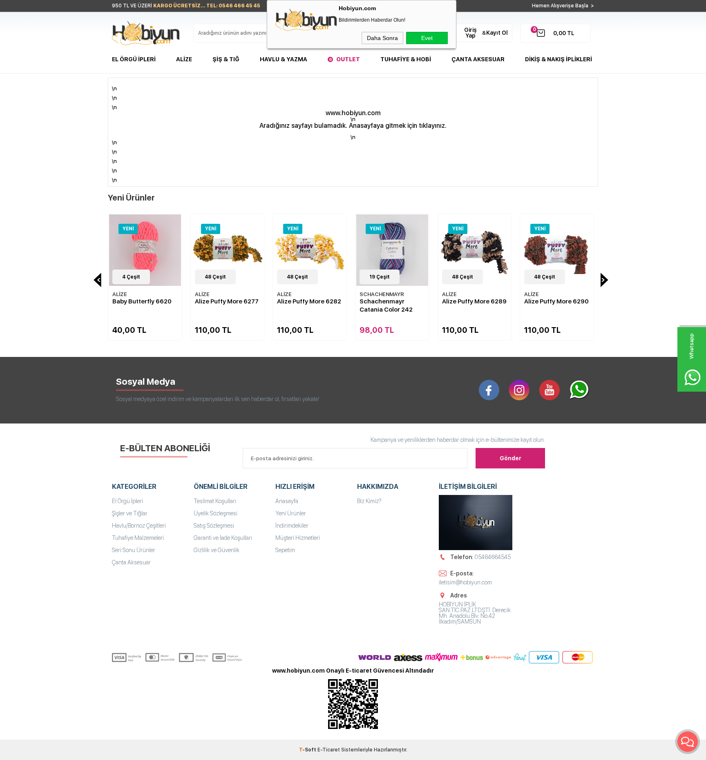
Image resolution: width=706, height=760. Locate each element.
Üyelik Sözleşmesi (215, 513)
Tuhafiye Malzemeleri (138, 538)
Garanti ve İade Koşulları (223, 538)
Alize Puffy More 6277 (227, 301)
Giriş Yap (470, 32)
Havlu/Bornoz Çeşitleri (139, 525)
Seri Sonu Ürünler (133, 550)
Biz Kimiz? (369, 501)
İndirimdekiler (291, 525)
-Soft (308, 750)
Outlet (348, 59)
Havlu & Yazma (283, 59)
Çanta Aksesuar (478, 59)
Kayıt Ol (497, 33)
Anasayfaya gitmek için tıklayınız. (398, 125)
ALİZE (119, 294)
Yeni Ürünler (290, 513)
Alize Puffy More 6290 (556, 301)
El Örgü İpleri (134, 59)
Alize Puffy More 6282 (309, 301)
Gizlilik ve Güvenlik (216, 550)
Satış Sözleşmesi (214, 525)
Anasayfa (286, 501)
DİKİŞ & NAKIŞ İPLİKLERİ (558, 59)
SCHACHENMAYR (382, 294)
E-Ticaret (328, 750)
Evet (427, 38)
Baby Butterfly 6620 (142, 301)
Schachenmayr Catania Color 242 (386, 305)
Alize (184, 59)
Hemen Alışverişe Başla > (563, 6)
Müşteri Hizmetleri (297, 538)
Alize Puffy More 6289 (474, 301)
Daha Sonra (382, 38)
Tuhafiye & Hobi (405, 59)
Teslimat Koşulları (215, 501)
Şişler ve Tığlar (129, 513)
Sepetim (285, 550)
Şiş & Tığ (225, 59)
